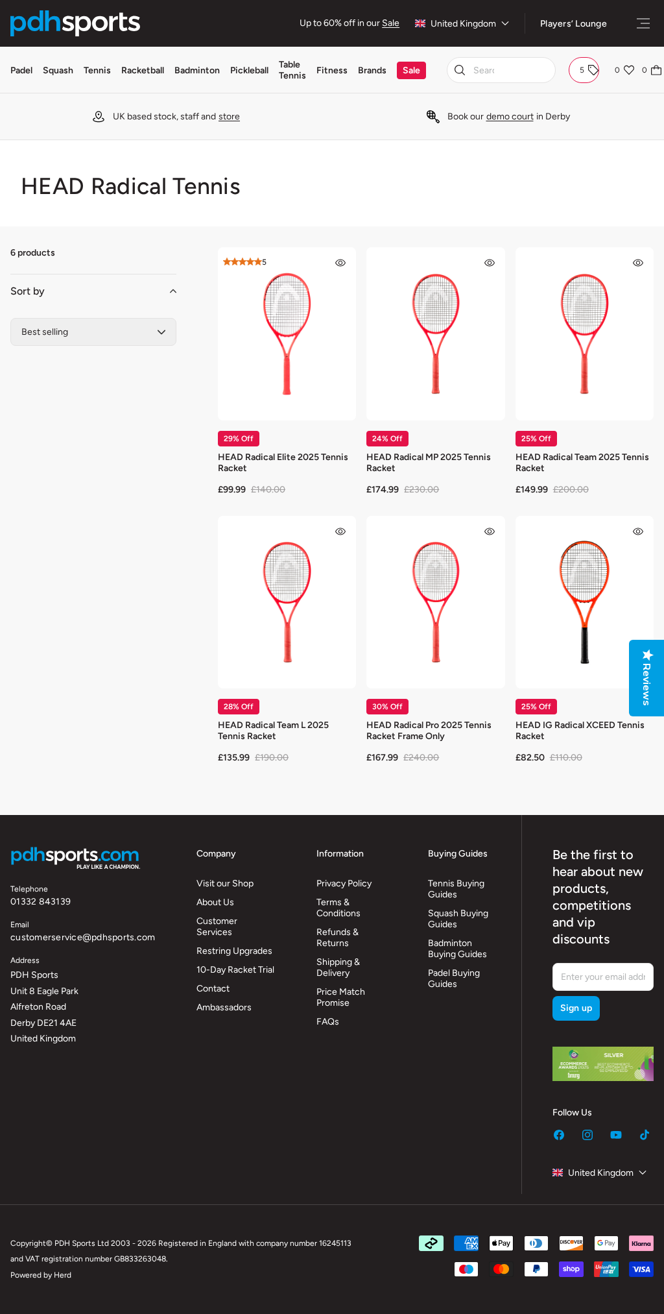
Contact (213, 988)
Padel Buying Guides (454, 978)
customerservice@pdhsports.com (82, 937)
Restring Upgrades (234, 950)
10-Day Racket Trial (235, 969)
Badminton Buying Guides (457, 949)
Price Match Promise (340, 997)
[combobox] (501, 70)
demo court (510, 116)
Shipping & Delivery (338, 967)
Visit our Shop (225, 883)
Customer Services (216, 927)
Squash (58, 70)
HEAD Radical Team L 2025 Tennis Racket (273, 731)
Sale (390, 23)
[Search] (460, 70)
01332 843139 (40, 901)
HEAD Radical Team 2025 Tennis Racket (582, 463)
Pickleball (249, 70)
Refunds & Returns (337, 938)
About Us (215, 902)
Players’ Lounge (573, 23)
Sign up (576, 1008)
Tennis (97, 70)
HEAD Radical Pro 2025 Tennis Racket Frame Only (429, 731)
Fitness (332, 70)
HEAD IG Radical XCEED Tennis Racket (580, 731)
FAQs (327, 1021)
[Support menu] (643, 23)
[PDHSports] (75, 23)
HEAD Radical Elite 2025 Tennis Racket (283, 463)
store (229, 116)
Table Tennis (292, 70)
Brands (372, 70)
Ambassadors (224, 1007)
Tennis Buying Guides (456, 889)
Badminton (197, 70)
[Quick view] (340, 262)
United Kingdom (463, 23)
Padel (21, 70)
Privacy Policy (344, 883)
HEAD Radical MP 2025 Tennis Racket (428, 463)
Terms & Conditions (338, 908)
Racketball (142, 70)
